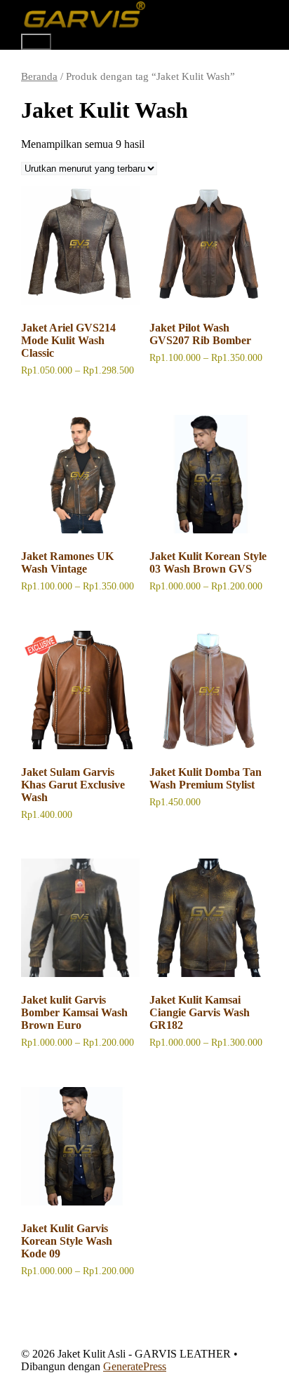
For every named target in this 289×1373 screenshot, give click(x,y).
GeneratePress (134, 1366)
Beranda (39, 76)
